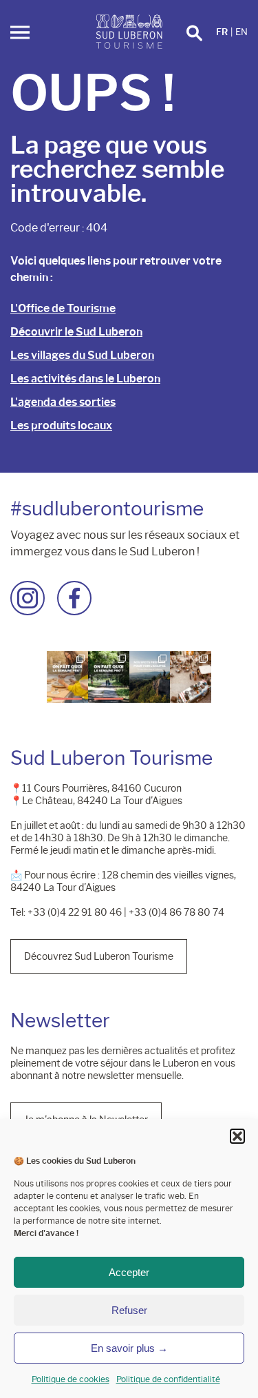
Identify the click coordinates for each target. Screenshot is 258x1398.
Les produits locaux (61, 425)
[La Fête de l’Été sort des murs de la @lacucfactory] (190, 677)
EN (241, 32)
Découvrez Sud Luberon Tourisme (98, 956)
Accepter (129, 1272)
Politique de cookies (70, 1379)
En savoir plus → (129, 1348)
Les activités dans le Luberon (85, 378)
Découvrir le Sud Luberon (76, 331)
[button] (237, 1136)
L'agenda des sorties (63, 402)
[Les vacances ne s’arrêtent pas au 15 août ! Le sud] (108, 677)
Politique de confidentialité (168, 1379)
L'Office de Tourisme (63, 308)
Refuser (129, 1310)
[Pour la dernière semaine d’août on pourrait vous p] (67, 677)
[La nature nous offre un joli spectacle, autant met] (150, 677)
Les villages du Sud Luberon (82, 355)
